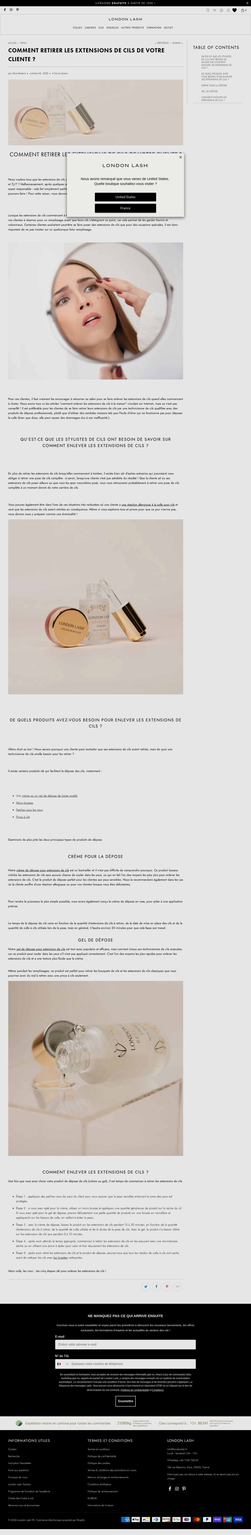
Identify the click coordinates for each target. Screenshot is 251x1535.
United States (125, 197)
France (125, 208)
